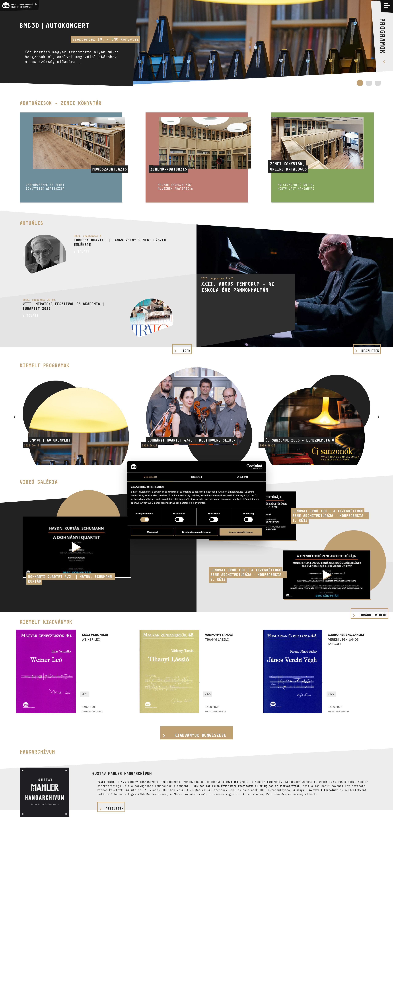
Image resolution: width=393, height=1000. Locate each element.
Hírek (185, 351)
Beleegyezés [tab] (150, 476)
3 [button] (378, 84)
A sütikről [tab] (242, 476)
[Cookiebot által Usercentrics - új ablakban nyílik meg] (248, 466)
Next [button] (378, 417)
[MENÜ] (387, 6)
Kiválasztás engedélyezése (196, 531)
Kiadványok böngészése (200, 735)
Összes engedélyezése (240, 531)
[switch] (179, 519)
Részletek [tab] (196, 476)
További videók (373, 615)
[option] (196, 43)
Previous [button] (14, 417)
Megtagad (152, 531)
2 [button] (369, 83)
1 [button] (360, 84)
